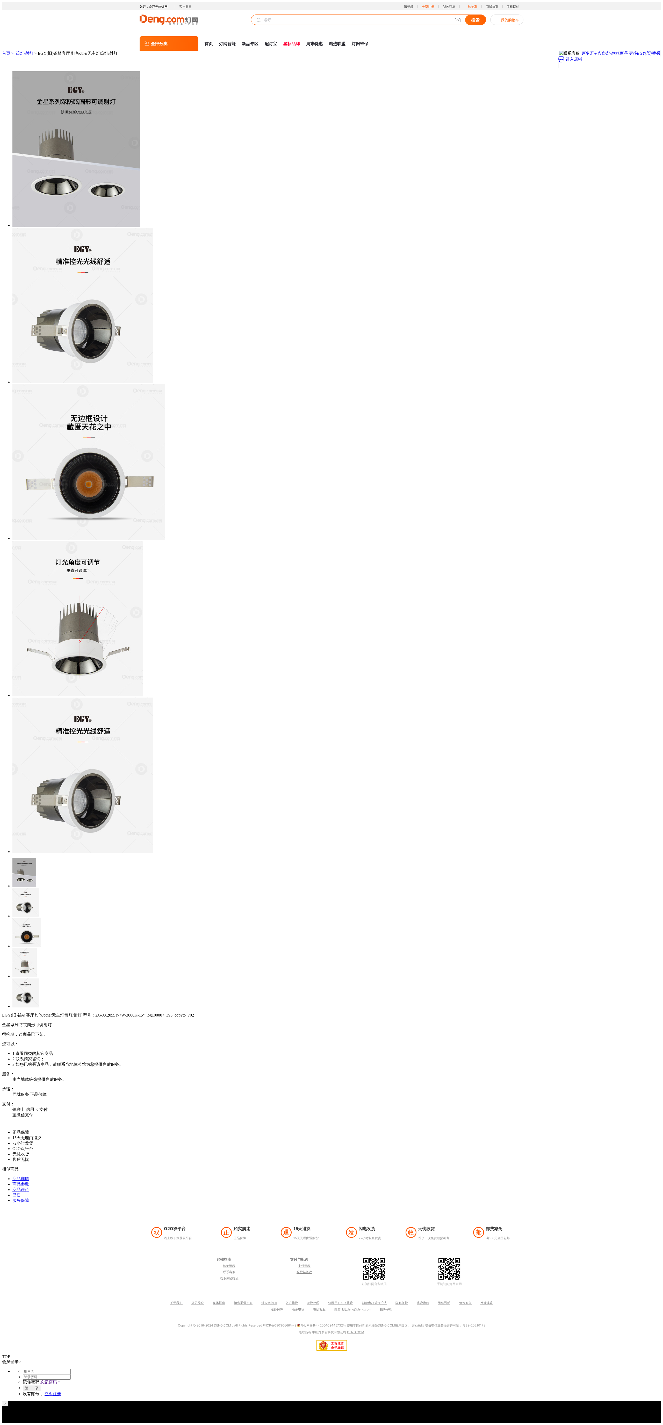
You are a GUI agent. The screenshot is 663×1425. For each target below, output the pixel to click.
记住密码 (31, 1382)
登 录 (31, 1388)
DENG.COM (355, 1332)
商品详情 (20, 1178)
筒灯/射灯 (24, 53)
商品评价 (20, 1189)
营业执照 (418, 1325)
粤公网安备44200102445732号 (323, 1325)
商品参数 (20, 1184)
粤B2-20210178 (473, 1325)
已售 (16, 1195)
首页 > (8, 53)
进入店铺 (574, 59)
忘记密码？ (50, 1382)
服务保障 (20, 1200)
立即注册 (53, 1394)
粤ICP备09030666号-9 (279, 1325)
